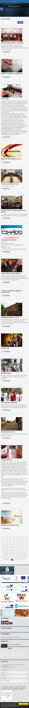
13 (5, 538)
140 (21, 559)
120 (24, 555)
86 (21, 550)
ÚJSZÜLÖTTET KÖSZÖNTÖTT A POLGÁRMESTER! (11, 73)
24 (5, 540)
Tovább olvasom (6, 51)
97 (21, 552)
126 (12, 557)
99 (26, 552)
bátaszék (3, 654)
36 (7, 542)
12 (2, 538)
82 (12, 550)
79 (5, 550)
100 (3, 554)
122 (3, 557)
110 (26, 554)
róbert (20, 654)
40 (16, 542)
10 (23, 536)
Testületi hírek (5, 99)
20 (21, 538)
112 (5, 555)
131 (24, 557)
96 (19, 552)
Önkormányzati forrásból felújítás (10, 317)
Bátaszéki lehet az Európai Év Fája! (10, 525)
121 (26, 555)
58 (7, 546)
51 (16, 544)
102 (7, 554)
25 (7, 540)
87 (23, 550)
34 (2, 542)
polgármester (4, 656)
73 (16, 548)
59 (9, 546)
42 (21, 542)
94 (14, 552)
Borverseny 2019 (5, 348)
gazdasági (12, 656)
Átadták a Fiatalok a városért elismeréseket (12, 43)
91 (7, 552)
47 (7, 544)
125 (10, 557)
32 (23, 540)
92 (9, 552)
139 (19, 559)
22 (26, 538)
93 (12, 552)
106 (17, 554)
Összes (26, 628)
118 (19, 555)
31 (21, 540)
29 (16, 540)
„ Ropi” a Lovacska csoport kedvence (10, 273)
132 (26, 557)
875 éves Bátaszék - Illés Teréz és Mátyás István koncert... (13, 211)
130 (21, 557)
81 (9, 550)
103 (10, 554)
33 (26, 540)
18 (16, 538)
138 (17, 559)
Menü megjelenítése (15, 6)
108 (21, 554)
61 (14, 546)
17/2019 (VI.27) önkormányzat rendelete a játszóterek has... (11, 291)
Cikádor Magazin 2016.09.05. (8, 432)
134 (7, 559)
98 (23, 552)
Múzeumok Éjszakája (6, 373)
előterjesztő (16, 651)
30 (19, 540)
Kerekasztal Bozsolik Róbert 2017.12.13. (11, 159)
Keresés (20, 22)
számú (3, 651)
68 (5, 548)
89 (2, 552)
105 (14, 554)
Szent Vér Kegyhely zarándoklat (9, 402)
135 (10, 559)
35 (5, 542)
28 (14, 540)
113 (7, 555)
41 (19, 542)
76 (23, 548)
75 (21, 548)
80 (7, 550)
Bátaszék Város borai (6, 460)
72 (14, 548)
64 (21, 546)
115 (12, 555)
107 (19, 554)
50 (14, 544)
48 (9, 544)
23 (2, 540)
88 (26, 550)
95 (16, 552)
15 (9, 538)
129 (19, 557)
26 (9, 540)
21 (23, 538)
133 (5, 559)
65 (23, 546)
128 (17, 557)
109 (24, 554)
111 (3, 555)
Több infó (17, 706)
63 (19, 546)
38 (12, 542)
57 (5, 546)
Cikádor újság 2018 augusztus (8, 240)
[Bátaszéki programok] (11, 622)
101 (5, 554)
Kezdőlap (14, 1)
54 (23, 544)
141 (24, 559)
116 (14, 555)
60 (12, 546)
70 (9, 548)
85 (19, 550)
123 (5, 557)
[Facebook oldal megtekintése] (3, 622)
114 (10, 555)
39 (14, 542)
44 (26, 542)
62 (16, 546)
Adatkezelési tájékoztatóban (19, 688)
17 (14, 538)
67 (2, 548)
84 (16, 550)
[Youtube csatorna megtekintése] (7, 622)
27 (12, 540)
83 (14, 550)
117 (17, 555)
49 (12, 544)
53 (21, 544)
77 (26, 548)
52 (19, 544)
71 (12, 548)
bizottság (9, 654)
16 (12, 538)
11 (26, 536)
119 (21, 555)
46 (5, 544)
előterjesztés (9, 651)
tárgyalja (15, 654)
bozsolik (22, 651)
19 (19, 538)
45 (2, 544)
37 (9, 542)
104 (12, 554)
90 (5, 552)
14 (7, 538)
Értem (23, 703)
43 (23, 542)
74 (19, 548)
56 (2, 546)
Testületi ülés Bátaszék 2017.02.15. (10, 184)
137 (14, 559)
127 (14, 557)
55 (26, 544)
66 (26, 546)
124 (7, 557)
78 (2, 550)
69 (7, 548)
